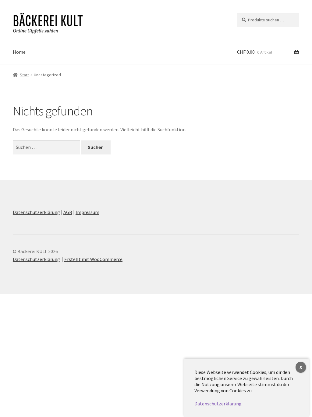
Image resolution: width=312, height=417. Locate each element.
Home (19, 52)
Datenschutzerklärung (36, 212)
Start (24, 75)
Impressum (87, 212)
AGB (67, 212)
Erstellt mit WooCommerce (93, 259)
